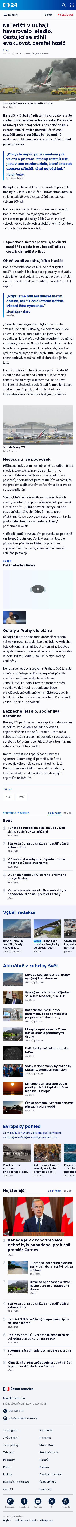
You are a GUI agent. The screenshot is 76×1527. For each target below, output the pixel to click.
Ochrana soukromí (25, 1520)
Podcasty (9, 1459)
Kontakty (45, 1489)
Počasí (7, 1467)
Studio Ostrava (48, 1452)
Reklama (45, 1437)
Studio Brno (46, 1445)
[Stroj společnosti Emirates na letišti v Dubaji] (38, 79)
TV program (10, 1430)
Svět (8, 797)
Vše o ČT (8, 1489)
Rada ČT (44, 1459)
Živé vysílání (10, 1437)
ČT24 (5, 50)
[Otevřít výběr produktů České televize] (72, 5)
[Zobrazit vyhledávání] (64, 5)
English (7, 1520)
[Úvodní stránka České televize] (18, 1388)
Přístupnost (46, 1520)
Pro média (45, 1430)
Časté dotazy (47, 1482)
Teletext (8, 1452)
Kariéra (44, 1467)
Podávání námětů (50, 1474)
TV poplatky (10, 1445)
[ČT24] (10, 5)
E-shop (7, 1474)
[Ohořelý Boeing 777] (38, 425)
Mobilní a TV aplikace (16, 1482)
